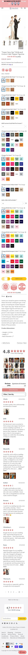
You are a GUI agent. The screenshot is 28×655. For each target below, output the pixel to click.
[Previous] (3, 27)
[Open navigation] (2, 8)
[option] (14, 27)
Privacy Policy (14, 636)
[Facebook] (4, 623)
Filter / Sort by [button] (8, 394)
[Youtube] (7, 623)
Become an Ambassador (17, 638)
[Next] (25, 27)
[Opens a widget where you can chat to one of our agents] (22, 652)
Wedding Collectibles (17, 650)
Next (25, 343)
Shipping (10, 632)
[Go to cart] (25, 8)
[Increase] (8, 278)
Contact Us (4, 638)
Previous (19, 343)
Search (3, 632)
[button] (14, 57)
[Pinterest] (11, 623)
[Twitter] (2, 623)
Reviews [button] (8, 385)
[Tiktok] (14, 623)
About (22, 636)
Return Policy (12, 634)
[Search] (21, 8)
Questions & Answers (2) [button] (19, 385)
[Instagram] (9, 623)
